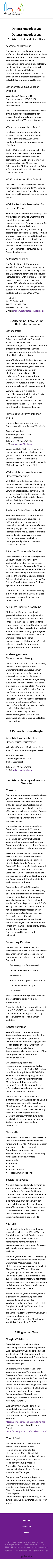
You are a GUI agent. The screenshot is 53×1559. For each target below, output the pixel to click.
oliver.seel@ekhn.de (22, 444)
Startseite (26, 1526)
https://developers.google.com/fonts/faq (25, 1421)
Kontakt (26, 1520)
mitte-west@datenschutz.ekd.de (28, 310)
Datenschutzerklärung (23, 1551)
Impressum (8, 1551)
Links (26, 1532)
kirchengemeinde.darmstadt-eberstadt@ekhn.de (31, 1547)
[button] (39, 15)
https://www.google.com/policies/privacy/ (26, 1431)
